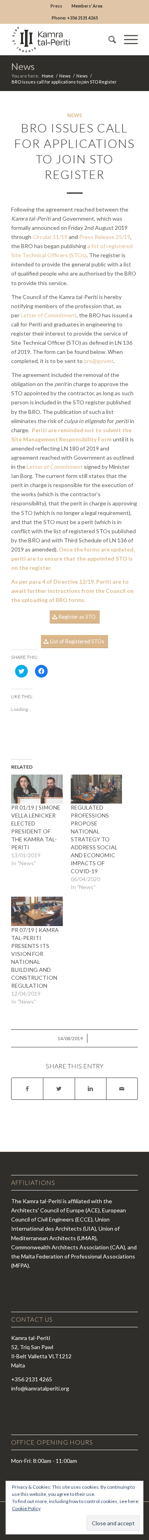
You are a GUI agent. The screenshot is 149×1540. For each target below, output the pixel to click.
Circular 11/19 (50, 236)
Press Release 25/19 (104, 236)
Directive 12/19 (73, 581)
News (23, 66)
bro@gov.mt (99, 360)
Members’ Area (87, 5)
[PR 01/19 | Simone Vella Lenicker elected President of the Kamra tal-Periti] (36, 789)
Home (48, 75)
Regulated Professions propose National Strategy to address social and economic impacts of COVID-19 (94, 839)
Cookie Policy (26, 1508)
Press (56, 5)
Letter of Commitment (49, 315)
